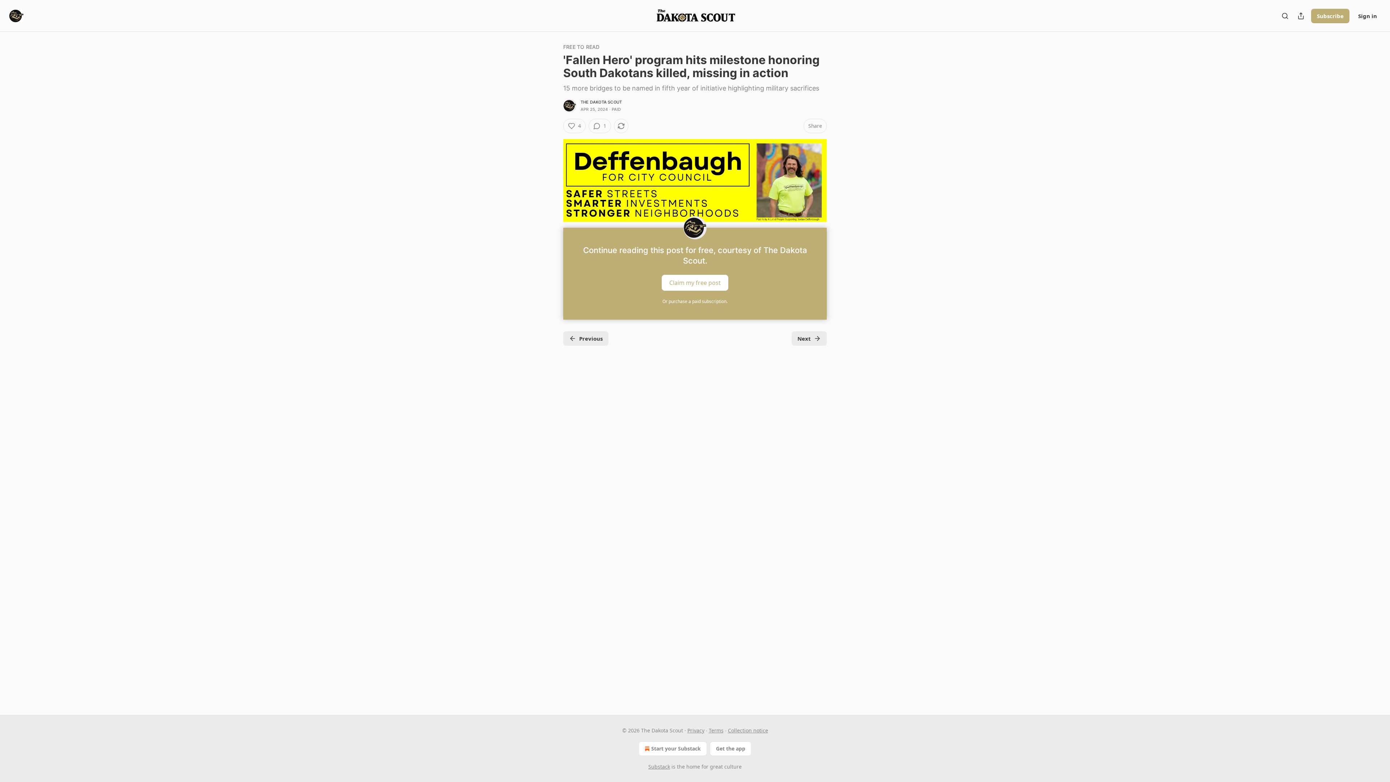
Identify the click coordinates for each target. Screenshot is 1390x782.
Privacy (695, 730)
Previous (591, 338)
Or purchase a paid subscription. (695, 301)
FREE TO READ (581, 47)
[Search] (1285, 16)
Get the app (730, 748)
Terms (716, 730)
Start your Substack (676, 748)
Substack (659, 766)
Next (804, 338)
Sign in (1367, 16)
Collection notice (748, 730)
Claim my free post (695, 283)
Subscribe (1330, 16)
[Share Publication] (1301, 16)
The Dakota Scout (601, 102)
